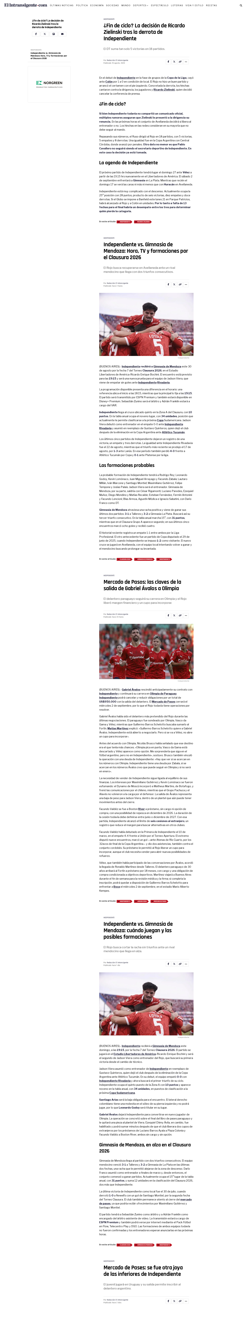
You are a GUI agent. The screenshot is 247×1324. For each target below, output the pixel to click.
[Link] (180, 61)
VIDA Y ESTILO (195, 5)
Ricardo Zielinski (164, 89)
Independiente (126, 77)
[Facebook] (36, 34)
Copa (160, 420)
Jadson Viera (142, 901)
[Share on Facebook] (168, 61)
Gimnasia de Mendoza (167, 366)
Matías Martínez (118, 728)
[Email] (62, 34)
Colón (109, 81)
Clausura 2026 (125, 559)
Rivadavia (163, 382)
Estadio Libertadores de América (135, 1054)
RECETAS (211, 5)
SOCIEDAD (112, 5)
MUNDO (126, 5)
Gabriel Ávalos (131, 689)
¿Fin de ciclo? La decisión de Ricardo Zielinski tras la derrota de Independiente (47, 24)
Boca (116, 886)
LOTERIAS (177, 5)
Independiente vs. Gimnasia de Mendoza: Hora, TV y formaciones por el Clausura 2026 (49, 56)
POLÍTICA (82, 5)
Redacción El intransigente (117, 60)
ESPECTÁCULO (160, 5)
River (141, 809)
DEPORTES (140, 5)
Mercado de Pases (163, 701)
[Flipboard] (53, 34)
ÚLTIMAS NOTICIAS (62, 5)
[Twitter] (45, 34)
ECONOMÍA (97, 5)
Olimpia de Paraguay (163, 693)
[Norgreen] (49, 84)
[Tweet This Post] (174, 61)
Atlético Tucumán (173, 432)
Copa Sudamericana (122, 1092)
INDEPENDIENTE (36, 50)
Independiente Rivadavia (115, 1080)
